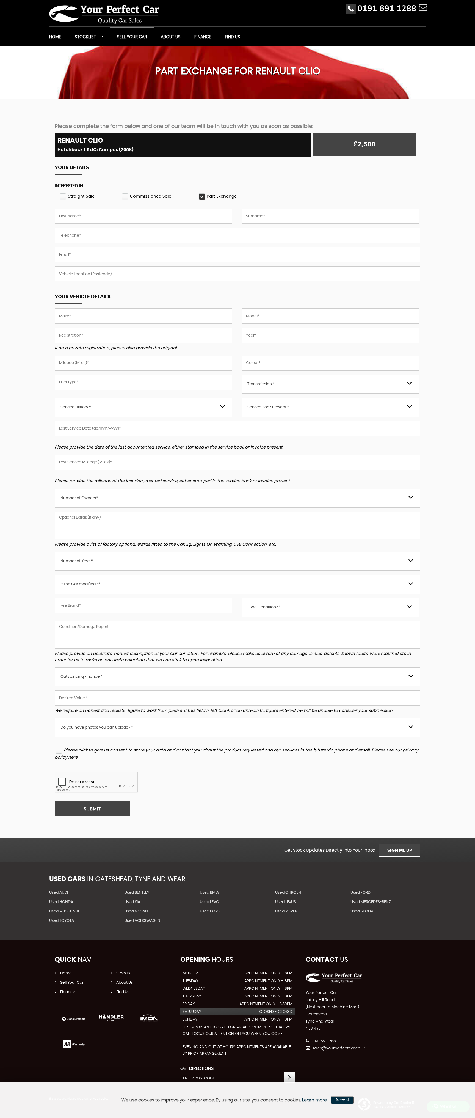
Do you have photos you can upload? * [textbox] (96, 727)
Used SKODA (361, 911)
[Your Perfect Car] (104, 14)
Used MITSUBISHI (64, 911)
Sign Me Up (399, 850)
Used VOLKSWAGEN (142, 921)
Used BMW (209, 893)
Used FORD (360, 893)
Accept (342, 1100)
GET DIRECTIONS (197, 1068)
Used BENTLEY (137, 893)
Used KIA (132, 902)
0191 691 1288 (386, 8)
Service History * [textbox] (75, 407)
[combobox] (330, 384)
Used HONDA (61, 902)
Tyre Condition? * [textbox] (265, 607)
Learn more (314, 1100)
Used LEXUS (285, 902)
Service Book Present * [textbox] (268, 407)
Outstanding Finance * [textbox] (81, 677)
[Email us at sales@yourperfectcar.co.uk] (423, 7)
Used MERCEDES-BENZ (370, 902)
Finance (202, 37)
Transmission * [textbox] (261, 384)
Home (55, 37)
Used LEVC (209, 902)
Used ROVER (286, 911)
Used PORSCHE (213, 911)
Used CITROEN (288, 893)
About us (171, 37)
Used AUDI (58, 893)
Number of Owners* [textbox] (79, 498)
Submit (92, 809)
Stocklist (85, 37)
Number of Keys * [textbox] (76, 561)
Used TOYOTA (61, 921)
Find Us (232, 37)
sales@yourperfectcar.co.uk (338, 1048)
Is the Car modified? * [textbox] (80, 584)
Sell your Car (132, 37)
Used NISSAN (136, 911)
